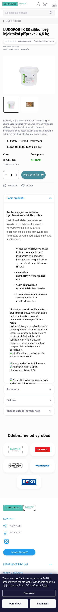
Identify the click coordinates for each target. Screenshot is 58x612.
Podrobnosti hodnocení (44, 41)
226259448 (15, 526)
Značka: (16, 49)
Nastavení (29, 593)
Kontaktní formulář (19, 552)
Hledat (50, 13)
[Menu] (54, 4)
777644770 (15, 532)
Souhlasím (43, 603)
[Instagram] (6, 541)
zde (45, 585)
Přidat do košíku (31, 174)
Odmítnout (15, 603)
